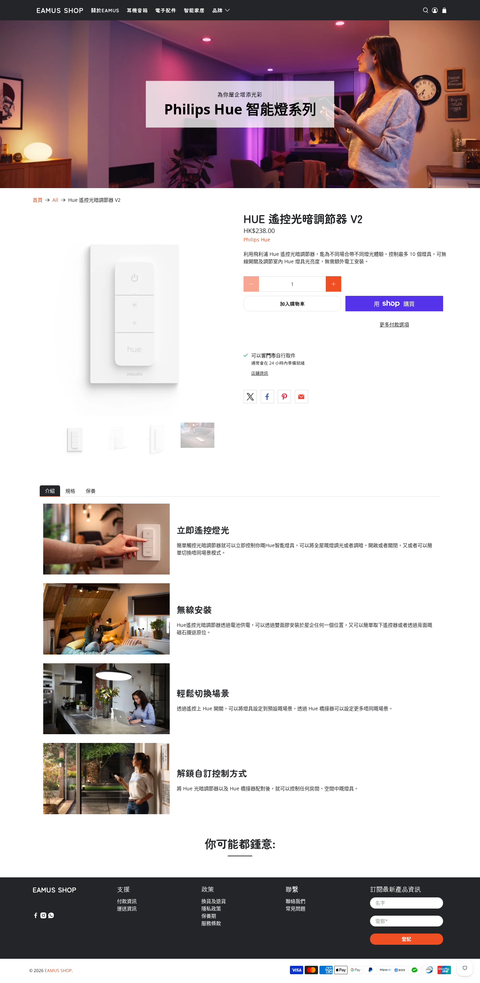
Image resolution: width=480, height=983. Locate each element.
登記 (406, 938)
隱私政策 (211, 908)
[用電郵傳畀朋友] (301, 396)
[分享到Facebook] (267, 396)
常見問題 (295, 908)
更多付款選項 (394, 324)
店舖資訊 (259, 373)
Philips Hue (257, 239)
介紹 (50, 490)
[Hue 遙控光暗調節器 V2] (134, 314)
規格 (70, 490)
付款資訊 (127, 901)
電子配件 (165, 10)
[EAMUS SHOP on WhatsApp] (51, 916)
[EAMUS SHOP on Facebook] (36, 916)
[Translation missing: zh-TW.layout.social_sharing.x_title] (250, 396)
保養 (91, 490)
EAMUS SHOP (60, 10)
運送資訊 (127, 908)
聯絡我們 (295, 901)
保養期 (208, 915)
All (55, 200)
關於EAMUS (105, 10)
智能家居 (194, 10)
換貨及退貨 (213, 901)
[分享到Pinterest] (284, 396)
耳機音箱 (137, 10)
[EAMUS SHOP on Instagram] (43, 916)
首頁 (38, 200)
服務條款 (211, 923)
